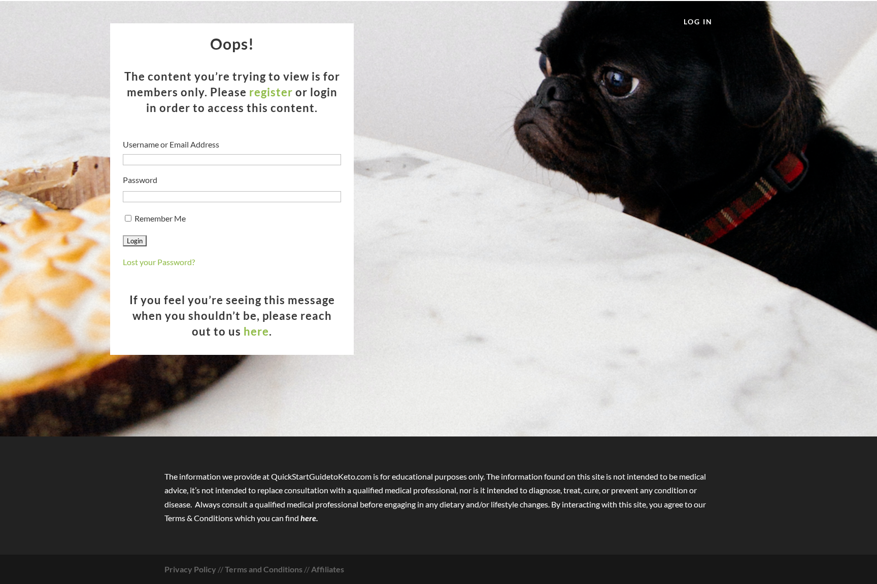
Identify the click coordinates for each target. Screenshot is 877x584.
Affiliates (327, 569)
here (256, 331)
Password (140, 180)
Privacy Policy (190, 569)
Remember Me (159, 218)
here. (309, 518)
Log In (698, 22)
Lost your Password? (159, 262)
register (271, 92)
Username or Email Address (171, 144)
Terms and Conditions (263, 569)
